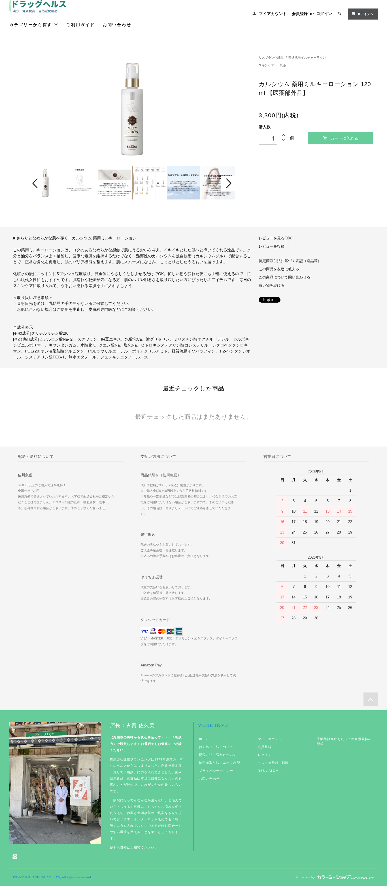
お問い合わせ (117, 24)
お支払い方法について (216, 747)
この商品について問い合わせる (284, 277)
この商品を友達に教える (279, 269)
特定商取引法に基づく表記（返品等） (290, 261)
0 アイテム (365, 14)
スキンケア (267, 65)
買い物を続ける (271, 286)
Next (228, 183)
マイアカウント (273, 13)
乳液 (283, 65)
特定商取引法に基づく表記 (219, 762)
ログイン (324, 13)
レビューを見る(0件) (275, 238)
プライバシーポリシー (216, 770)
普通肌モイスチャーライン (307, 57)
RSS (261, 770)
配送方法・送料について (218, 755)
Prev (36, 183)
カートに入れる (344, 138)
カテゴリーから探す (31, 24)
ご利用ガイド (80, 24)
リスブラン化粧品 (271, 57)
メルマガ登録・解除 (273, 762)
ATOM (273, 770)
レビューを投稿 (271, 246)
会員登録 (300, 13)
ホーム (204, 739)
